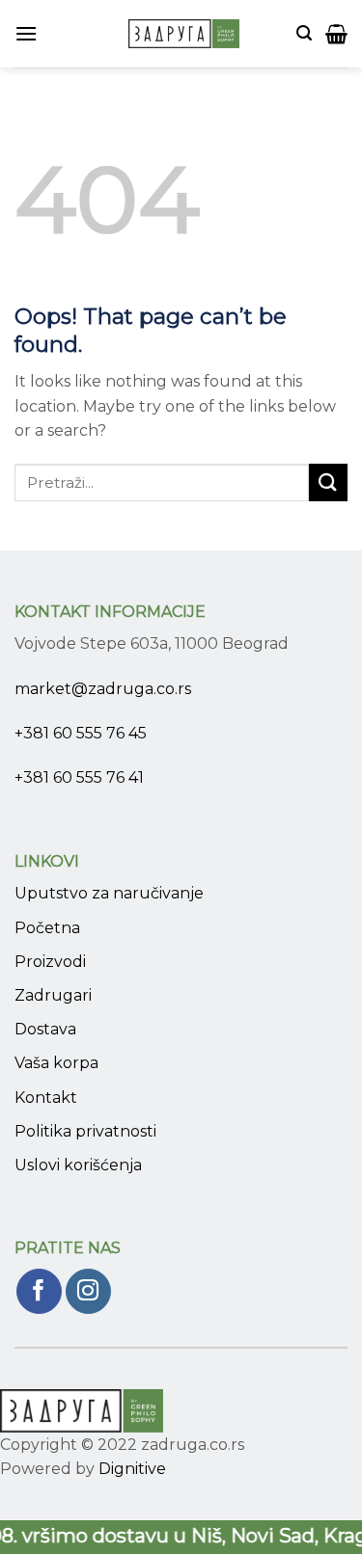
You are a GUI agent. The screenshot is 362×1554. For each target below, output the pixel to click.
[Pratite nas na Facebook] (39, 1291)
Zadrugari (53, 995)
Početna (47, 928)
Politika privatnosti (85, 1131)
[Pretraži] (304, 33)
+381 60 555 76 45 (80, 733)
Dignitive (132, 1469)
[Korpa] (336, 34)
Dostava (45, 1029)
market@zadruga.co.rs (102, 689)
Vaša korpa (56, 1063)
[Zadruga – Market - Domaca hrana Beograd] (184, 33)
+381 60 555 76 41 (79, 777)
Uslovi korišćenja (78, 1165)
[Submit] (328, 482)
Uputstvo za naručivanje (109, 893)
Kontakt (45, 1097)
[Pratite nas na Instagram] (88, 1291)
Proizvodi (50, 961)
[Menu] (26, 33)
